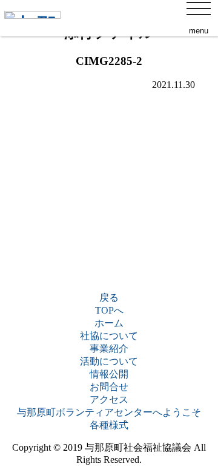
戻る (109, 297)
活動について (109, 361)
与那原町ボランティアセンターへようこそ (109, 412)
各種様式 (109, 425)
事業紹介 (109, 348)
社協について (109, 336)
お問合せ (109, 387)
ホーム (109, 323)
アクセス (109, 399)
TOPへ (109, 310)
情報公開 (109, 374)
